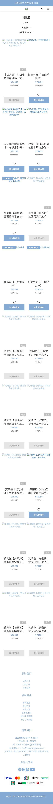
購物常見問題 (26, 716)
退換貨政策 (26, 712)
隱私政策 (26, 706)
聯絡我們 (26, 687)
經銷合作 (26, 684)
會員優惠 (26, 702)
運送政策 (26, 709)
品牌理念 (26, 681)
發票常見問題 (26, 719)
